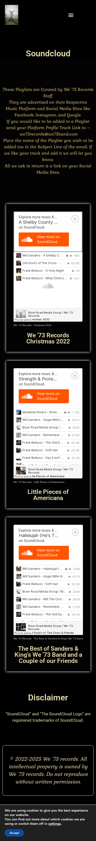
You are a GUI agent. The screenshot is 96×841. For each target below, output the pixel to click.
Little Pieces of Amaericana (49, 482)
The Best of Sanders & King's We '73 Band (58, 638)
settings (54, 824)
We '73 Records (23, 325)
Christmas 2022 (42, 325)
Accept (14, 833)
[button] (71, 15)
